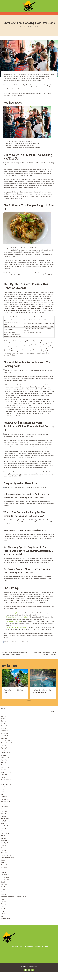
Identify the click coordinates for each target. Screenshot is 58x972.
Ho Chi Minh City (6, 779)
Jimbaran (4, 796)
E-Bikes (3, 755)
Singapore (4, 894)
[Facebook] (25, 970)
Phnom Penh (5, 865)
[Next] (54, 684)
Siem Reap (4, 892)
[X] (29, 970)
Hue (2, 789)
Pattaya (3, 862)
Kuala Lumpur (5, 833)
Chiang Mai (4, 731)
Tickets (3, 904)
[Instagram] (32, 970)
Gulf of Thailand (6, 772)
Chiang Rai (4, 733)
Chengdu (4, 728)
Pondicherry (5, 875)
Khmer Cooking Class (12, 613)
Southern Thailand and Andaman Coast (13, 897)
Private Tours (5, 880)
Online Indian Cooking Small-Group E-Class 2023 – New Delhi (45, 652)
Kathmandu (4, 806)
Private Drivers (5, 877)
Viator (3, 916)
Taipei (3, 899)
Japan (3, 794)
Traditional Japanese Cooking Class (17, 617)
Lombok (3, 838)
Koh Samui (4, 826)
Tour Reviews (5, 909)
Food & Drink (5, 757)
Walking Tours (5, 919)
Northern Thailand (6, 855)
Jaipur (3, 792)
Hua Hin (3, 787)
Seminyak (4, 884)
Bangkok (3, 716)
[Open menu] (29, 13)
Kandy (3, 804)
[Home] (19, 26)
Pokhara (3, 872)
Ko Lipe (3, 816)
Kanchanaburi (5, 801)
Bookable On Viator (15, 642)
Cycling (3, 745)
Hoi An (3, 782)
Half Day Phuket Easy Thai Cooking (17, 627)
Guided (3, 770)
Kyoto (3, 836)
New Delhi (4, 853)
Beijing (3, 718)
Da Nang (3, 750)
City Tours (4, 736)
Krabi (2, 831)
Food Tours (4, 760)
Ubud (3, 911)
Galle (2, 765)
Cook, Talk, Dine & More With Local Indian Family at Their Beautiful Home (14, 652)
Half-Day (4, 775)
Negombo (4, 850)
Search (3, 708)
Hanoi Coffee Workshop (13, 621)
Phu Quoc (4, 867)
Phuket (3, 870)
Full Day (3, 762)
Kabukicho (4, 799)
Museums (4, 845)
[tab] (26, 700)
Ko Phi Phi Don (5, 821)
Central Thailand (6, 726)
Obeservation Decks (7, 858)
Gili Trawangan (5, 767)
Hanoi (3, 777)
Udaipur (3, 914)
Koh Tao (3, 828)
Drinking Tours (5, 753)
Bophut (3, 721)
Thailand (3, 901)
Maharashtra (5, 840)
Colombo (4, 738)
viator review (25, 642)
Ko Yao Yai (4, 823)
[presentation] (15, 678)
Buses (3, 723)
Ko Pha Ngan (5, 818)
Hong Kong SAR (6, 784)
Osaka (3, 860)
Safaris (3, 882)
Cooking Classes (26, 29)
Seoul (3, 887)
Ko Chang (4, 811)
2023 (6, 642)
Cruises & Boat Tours (7, 743)
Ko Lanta (4, 814)
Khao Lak (34, 29)
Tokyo (3, 906)
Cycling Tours (5, 748)
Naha (2, 848)
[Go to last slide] (4, 684)
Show (3, 889)
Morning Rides (5, 843)
